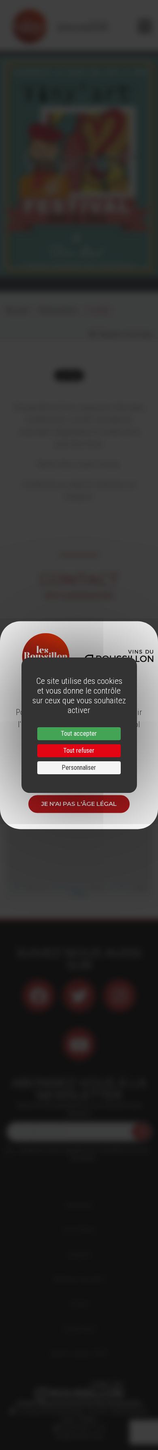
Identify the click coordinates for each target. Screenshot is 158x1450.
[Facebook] (38, 995)
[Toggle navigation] (145, 26)
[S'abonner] (141, 1131)
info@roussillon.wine (79, 1436)
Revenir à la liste (123, 334)
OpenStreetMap (66, 887)
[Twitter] (79, 995)
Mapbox (81, 894)
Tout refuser (78, 750)
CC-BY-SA (119, 887)
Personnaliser (79, 767)
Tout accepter (79, 733)
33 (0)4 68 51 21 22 (82, 1427)
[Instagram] (119, 995)
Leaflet (16, 887)
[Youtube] (79, 1044)
